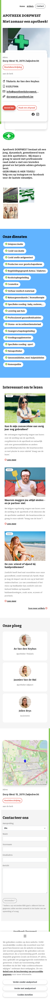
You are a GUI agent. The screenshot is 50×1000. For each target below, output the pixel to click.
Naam (5, 834)
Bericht (6, 865)
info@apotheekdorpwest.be (23, 91)
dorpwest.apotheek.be (20, 96)
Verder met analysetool (25, 988)
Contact (40, 6)
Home (22, 6)
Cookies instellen (25, 995)
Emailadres (8, 855)
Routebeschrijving (13, 67)
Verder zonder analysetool (25, 982)
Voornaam (7, 844)
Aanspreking (8, 823)
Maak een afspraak (26, 108)
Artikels (30, 6)
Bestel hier (9, 108)
